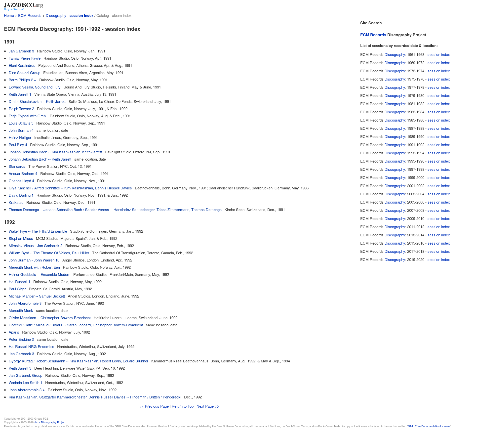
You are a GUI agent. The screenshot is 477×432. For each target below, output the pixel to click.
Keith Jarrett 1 (20, 94)
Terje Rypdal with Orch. (28, 115)
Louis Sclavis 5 (21, 123)
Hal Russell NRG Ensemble (31, 346)
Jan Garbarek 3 (21, 50)
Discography (56, 15)
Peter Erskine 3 (21, 339)
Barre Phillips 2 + (22, 79)
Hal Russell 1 (19, 281)
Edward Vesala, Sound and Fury (35, 86)
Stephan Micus (21, 238)
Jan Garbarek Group (25, 375)
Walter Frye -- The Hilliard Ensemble (38, 231)
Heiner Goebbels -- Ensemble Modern (39, 274)
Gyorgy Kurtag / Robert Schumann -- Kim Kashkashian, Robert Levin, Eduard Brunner (78, 360)
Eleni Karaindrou (22, 65)
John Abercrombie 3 (25, 303)
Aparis (14, 332)
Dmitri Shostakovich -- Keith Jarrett (37, 101)
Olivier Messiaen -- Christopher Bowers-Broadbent (50, 317)
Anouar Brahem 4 (23, 173)
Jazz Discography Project (50, 422)
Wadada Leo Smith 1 (25, 382)
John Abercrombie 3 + (27, 389)
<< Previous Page (154, 406)
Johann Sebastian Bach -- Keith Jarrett (40, 159)
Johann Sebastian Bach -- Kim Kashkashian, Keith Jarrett (55, 151)
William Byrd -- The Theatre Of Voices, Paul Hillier (49, 252)
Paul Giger (17, 288)
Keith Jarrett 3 (20, 368)
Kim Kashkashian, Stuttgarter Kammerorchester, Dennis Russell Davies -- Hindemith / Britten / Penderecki (95, 396)
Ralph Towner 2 (21, 108)
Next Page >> (208, 406)
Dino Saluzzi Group (24, 72)
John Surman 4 (21, 130)
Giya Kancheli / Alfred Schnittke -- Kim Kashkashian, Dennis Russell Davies (70, 187)
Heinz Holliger (20, 137)
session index (81, 15)
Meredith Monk (21, 310)
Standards (17, 166)
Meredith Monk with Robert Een (34, 267)
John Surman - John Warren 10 (34, 259)
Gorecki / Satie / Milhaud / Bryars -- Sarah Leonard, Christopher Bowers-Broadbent (76, 324)
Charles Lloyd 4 (21, 180)
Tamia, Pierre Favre (24, 58)
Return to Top (183, 406)
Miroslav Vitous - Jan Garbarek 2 (35, 245)
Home (9, 15)
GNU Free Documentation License (429, 426)
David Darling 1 (21, 195)
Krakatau (16, 202)
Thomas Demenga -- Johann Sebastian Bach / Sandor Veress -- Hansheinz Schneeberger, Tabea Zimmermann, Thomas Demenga (115, 209)
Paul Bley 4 (18, 144)
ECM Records (29, 15)
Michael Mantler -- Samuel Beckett (37, 296)
